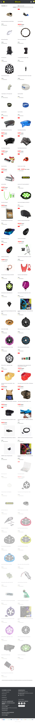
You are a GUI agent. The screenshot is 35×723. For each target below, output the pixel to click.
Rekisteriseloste (4, 693)
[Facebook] (19, 703)
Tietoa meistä (4, 695)
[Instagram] (22, 703)
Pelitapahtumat (4, 697)
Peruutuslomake (4, 699)
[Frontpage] (17, 2)
